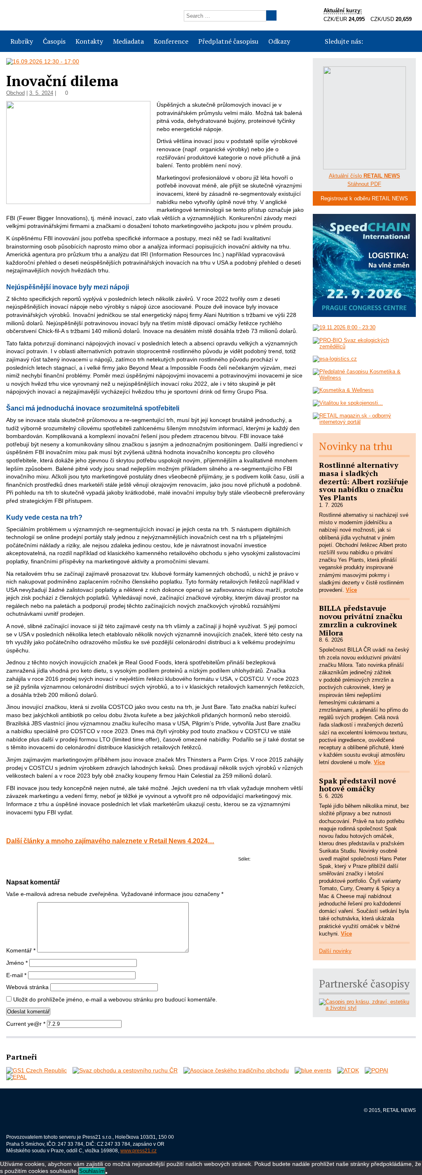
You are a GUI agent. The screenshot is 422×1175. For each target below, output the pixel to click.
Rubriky (21, 41)
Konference (171, 41)
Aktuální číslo (364, 176)
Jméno (17, 962)
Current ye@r (25, 1023)
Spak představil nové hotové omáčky (357, 785)
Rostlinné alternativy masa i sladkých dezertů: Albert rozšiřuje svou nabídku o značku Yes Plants (363, 481)
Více (351, 590)
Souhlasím (92, 1171)
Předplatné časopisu (228, 41)
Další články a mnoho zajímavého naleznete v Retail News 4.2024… (110, 840)
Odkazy (279, 41)
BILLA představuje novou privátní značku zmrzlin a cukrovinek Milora (360, 620)
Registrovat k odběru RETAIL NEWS (364, 198)
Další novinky (335, 951)
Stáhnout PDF (364, 184)
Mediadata (128, 41)
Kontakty (89, 41)
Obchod (15, 93)
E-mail (16, 975)
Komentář (20, 950)
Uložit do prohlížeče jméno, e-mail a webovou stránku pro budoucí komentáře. (115, 999)
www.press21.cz (138, 1151)
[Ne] (106, 1173)
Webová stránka (27, 987)
